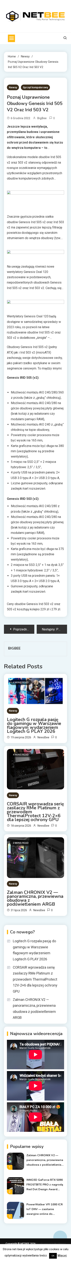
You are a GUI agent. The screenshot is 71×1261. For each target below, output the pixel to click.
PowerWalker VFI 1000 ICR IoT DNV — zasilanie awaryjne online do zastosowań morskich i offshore (44, 1209)
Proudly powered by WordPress (50, 1244)
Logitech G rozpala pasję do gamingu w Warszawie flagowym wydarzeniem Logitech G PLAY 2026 (34, 725)
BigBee (42, 118)
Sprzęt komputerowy (35, 87)
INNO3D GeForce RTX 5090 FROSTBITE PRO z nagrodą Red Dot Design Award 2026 (44, 1185)
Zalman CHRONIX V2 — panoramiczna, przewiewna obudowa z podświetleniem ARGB (35, 898)
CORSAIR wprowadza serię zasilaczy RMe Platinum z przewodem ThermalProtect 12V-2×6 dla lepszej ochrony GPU (35, 812)
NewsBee (43, 737)
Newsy (13, 87)
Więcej (62, 1255)
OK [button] (52, 1256)
